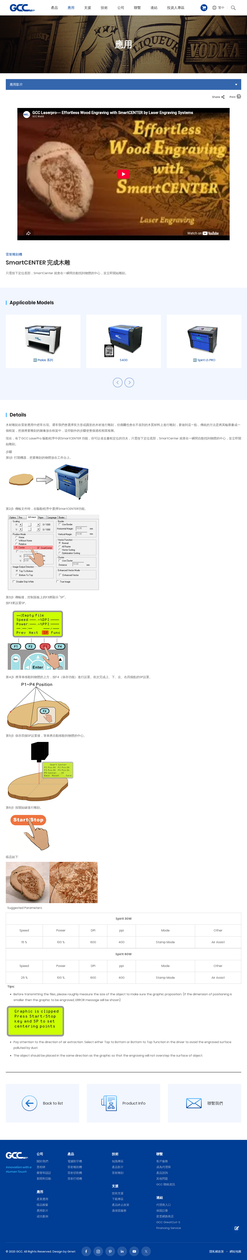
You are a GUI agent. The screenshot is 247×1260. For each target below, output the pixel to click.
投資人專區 (175, 7)
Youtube (134, 1251)
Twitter (146, 1251)
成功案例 (42, 1216)
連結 (154, 7)
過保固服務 (119, 1211)
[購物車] (203, 7)
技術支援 (118, 1193)
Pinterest (110, 1251)
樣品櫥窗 (42, 1205)
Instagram (98, 1251)
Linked (122, 1251)
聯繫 (137, 7)
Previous (118, 382)
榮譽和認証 (44, 1173)
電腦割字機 (75, 1161)
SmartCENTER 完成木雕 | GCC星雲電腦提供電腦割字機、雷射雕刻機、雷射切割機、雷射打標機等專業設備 (22, 8)
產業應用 (42, 1199)
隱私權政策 (216, 1251)
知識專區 (118, 1161)
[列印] (239, 97)
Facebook (86, 1251)
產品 (54, 7)
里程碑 (41, 1167)
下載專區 (118, 1199)
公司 (120, 7)
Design (57, 1251)
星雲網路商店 (165, 1216)
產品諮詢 (162, 1173)
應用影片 (42, 1211)
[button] (218, 8)
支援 (87, 7)
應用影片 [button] (16, 84)
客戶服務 (162, 1161)
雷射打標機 (75, 1179)
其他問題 (162, 1179)
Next (129, 382)
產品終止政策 (120, 1205)
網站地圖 (235, 1251)
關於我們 (42, 1161)
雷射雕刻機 (75, 1167)
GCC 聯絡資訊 (165, 1184)
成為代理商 (163, 1167)
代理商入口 (163, 1205)
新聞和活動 (44, 1179)
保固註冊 (162, 1211)
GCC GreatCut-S (168, 1222)
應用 (71, 7)
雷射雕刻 (118, 1173)
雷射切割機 (75, 1173)
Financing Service (168, 1228)
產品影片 (118, 1167)
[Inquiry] (236, 1228)
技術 (104, 7)
